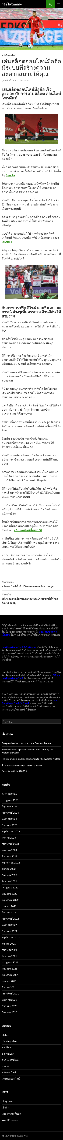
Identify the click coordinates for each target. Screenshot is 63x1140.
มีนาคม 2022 (9, 912)
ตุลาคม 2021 (9, 943)
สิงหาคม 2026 (9, 793)
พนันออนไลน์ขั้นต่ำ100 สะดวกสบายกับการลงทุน (28, 584)
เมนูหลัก (59, 4)
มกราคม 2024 (9, 818)
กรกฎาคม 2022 (10, 887)
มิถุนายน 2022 (9, 893)
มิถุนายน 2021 (9, 968)
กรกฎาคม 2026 (10, 800)
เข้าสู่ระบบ (7, 1101)
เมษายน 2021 (9, 981)
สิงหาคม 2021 (9, 956)
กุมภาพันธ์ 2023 (10, 843)
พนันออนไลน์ (9, 1072)
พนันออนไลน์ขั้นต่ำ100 (28, 530)
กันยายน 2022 (9, 875)
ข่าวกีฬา (6, 1047)
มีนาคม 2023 (9, 837)
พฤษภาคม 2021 (10, 974)
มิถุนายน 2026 (9, 806)
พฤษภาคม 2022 (10, 899)
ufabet (5, 1034)
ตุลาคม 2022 (9, 868)
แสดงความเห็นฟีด (11, 1113)
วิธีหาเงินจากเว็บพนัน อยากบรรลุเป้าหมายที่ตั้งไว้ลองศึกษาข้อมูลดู (30, 598)
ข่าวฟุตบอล (8, 1053)
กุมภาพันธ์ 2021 (10, 993)
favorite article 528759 (14, 771)
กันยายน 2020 (9, 1012)
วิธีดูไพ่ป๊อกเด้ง (12, 4)
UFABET (7, 241)
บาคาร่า (6, 1066)
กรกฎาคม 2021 (10, 962)
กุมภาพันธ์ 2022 (10, 918)
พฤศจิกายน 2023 (11, 831)
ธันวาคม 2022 (9, 856)
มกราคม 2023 (9, 850)
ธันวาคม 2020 (9, 1006)
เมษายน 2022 (9, 906)
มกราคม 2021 (9, 999)
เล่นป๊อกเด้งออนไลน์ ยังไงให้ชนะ (19, 647)
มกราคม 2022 (9, 924)
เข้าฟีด (5, 1107)
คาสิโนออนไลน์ (9, 55)
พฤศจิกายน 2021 (11, 937)
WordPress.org (10, 1120)
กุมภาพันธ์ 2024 (10, 812)
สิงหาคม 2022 (9, 881)
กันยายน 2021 (9, 949)
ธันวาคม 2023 (9, 825)
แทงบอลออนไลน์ (11, 1078)
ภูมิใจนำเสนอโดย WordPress (15, 1135)
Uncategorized (10, 1041)
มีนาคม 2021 (9, 987)
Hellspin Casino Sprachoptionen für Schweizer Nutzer (31, 758)
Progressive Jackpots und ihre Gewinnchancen (27, 743)
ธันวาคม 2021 (9, 931)
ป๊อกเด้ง (10, 175)
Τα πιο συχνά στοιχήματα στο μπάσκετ (22, 765)
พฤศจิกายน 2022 (11, 862)
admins (25, 80)
